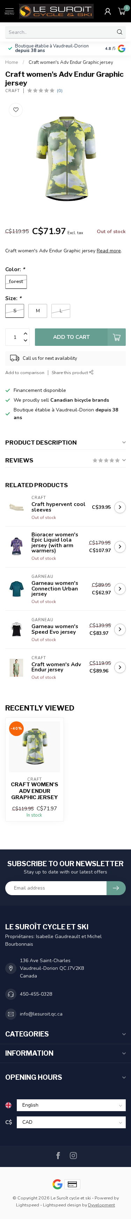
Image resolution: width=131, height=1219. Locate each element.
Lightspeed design (62, 1205)
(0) (60, 91)
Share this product (70, 373)
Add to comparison (24, 373)
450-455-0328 (36, 994)
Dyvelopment (101, 1205)
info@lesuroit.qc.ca (41, 1014)
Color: (15, 269)
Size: (13, 298)
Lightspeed (27, 1205)
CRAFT (12, 91)
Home (11, 62)
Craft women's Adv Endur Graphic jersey (71, 62)
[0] (122, 11)
